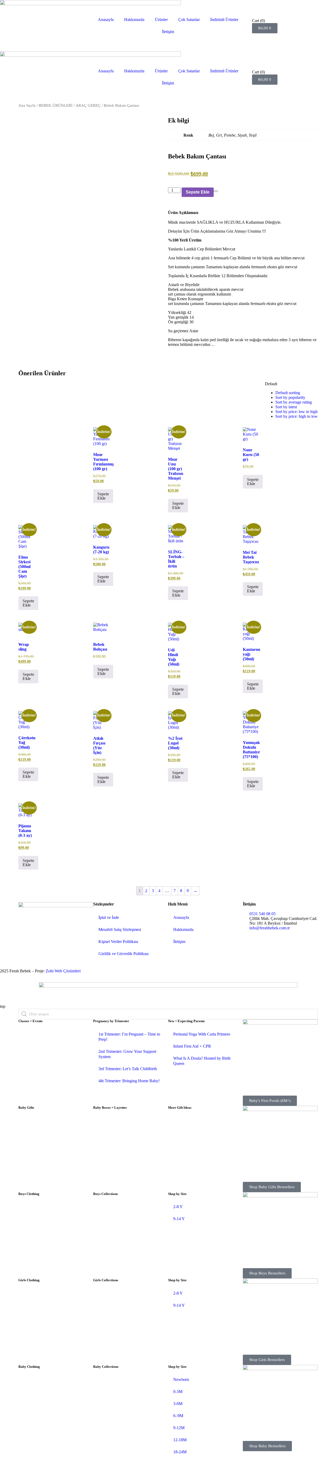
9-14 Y (179, 1218)
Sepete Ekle (197, 192)
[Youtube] (39, 935)
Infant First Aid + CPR (192, 1046)
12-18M (180, 1440)
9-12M (179, 1427)
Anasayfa (106, 19)
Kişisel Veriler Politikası (118, 941)
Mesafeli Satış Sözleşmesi (119, 929)
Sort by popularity (290, 397)
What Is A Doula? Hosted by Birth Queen (201, 1061)
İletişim (168, 31)
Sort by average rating (293, 402)
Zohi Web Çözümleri (63, 971)
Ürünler (161, 19)
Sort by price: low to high (296, 411)
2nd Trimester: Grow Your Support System (127, 1054)
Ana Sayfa (26, 105)
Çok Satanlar (189, 19)
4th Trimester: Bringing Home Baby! (129, 1081)
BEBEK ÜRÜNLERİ (55, 105)
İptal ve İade (108, 917)
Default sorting (287, 392)
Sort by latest (286, 407)
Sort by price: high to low (296, 416)
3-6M (177, 1403)
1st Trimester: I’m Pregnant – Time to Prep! (129, 1037)
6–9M (178, 1415)
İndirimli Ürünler (224, 19)
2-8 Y (178, 1206)
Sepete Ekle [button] (103, 496)
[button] (169, 367)
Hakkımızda (134, 19)
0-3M (177, 1391)
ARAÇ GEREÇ (88, 105)
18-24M (180, 1452)
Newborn (181, 1379)
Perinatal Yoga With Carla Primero (201, 1034)
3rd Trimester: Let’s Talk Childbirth (127, 1068)
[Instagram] (25, 935)
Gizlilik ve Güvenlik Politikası (123, 953)
